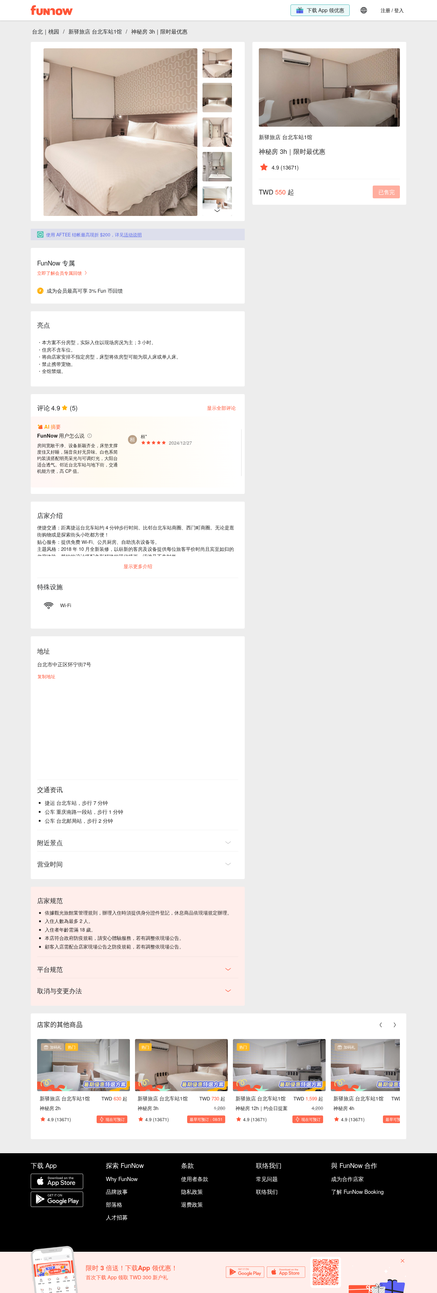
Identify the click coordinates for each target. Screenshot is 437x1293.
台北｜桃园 (45, 31)
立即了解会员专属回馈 (59, 273)
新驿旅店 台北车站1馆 (95, 31)
